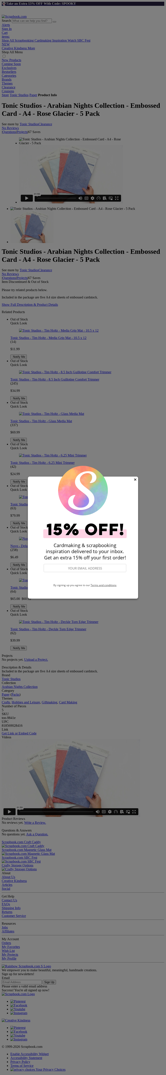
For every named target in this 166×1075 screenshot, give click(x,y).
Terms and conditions (104, 585)
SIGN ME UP (85, 578)
